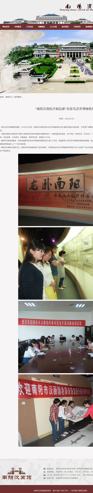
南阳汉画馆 (82, 491)
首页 (1, 97)
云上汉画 (53, 27)
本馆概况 (17, 27)
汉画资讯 (77, 27)
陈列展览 (65, 27)
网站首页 (6, 27)
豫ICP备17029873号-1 (61, 491)
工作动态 (29, 27)
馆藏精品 (41, 27)
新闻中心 (8, 97)
